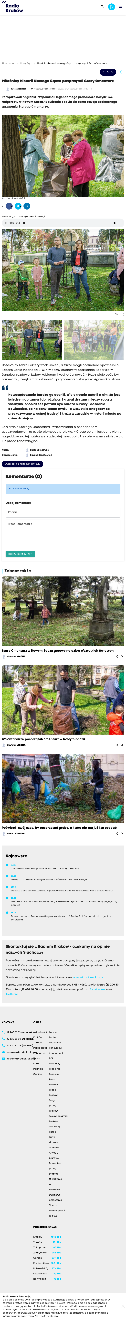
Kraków (37, 1037)
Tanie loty (54, 1127)
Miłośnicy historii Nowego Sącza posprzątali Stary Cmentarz (72, 63)
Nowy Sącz (26, 63)
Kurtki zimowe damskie (54, 1142)
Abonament (56, 1053)
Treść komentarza (20, 524)
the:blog (54, 1174)
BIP (51, 1058)
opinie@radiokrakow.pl (88, 977)
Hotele (52, 1132)
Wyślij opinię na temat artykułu (22, 464)
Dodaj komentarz (20, 554)
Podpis (12, 512)
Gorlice (37, 1074)
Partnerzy (54, 1064)
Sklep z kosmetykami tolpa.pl (57, 1210)
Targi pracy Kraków (53, 1105)
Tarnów (37, 1043)
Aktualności (9, 63)
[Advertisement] (63, 39)
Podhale (38, 1069)
